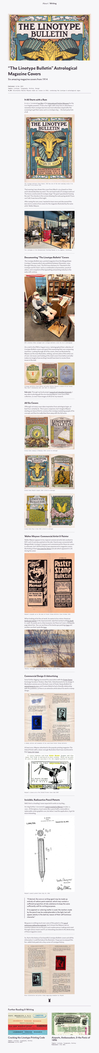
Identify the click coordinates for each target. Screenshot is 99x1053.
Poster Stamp (67, 680)
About (45, 3)
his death (70, 621)
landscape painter (30, 621)
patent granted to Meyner (54, 807)
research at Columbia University (60, 392)
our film (40, 103)
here (67, 625)
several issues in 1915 (31, 686)
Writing (53, 3)
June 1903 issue (33, 752)
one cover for (44, 549)
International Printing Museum (58, 103)
